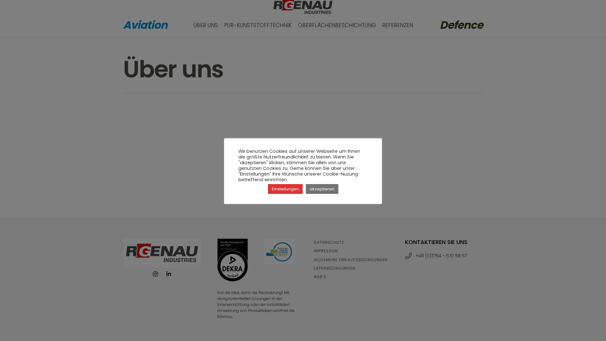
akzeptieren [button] (322, 189)
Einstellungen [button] (285, 189)
